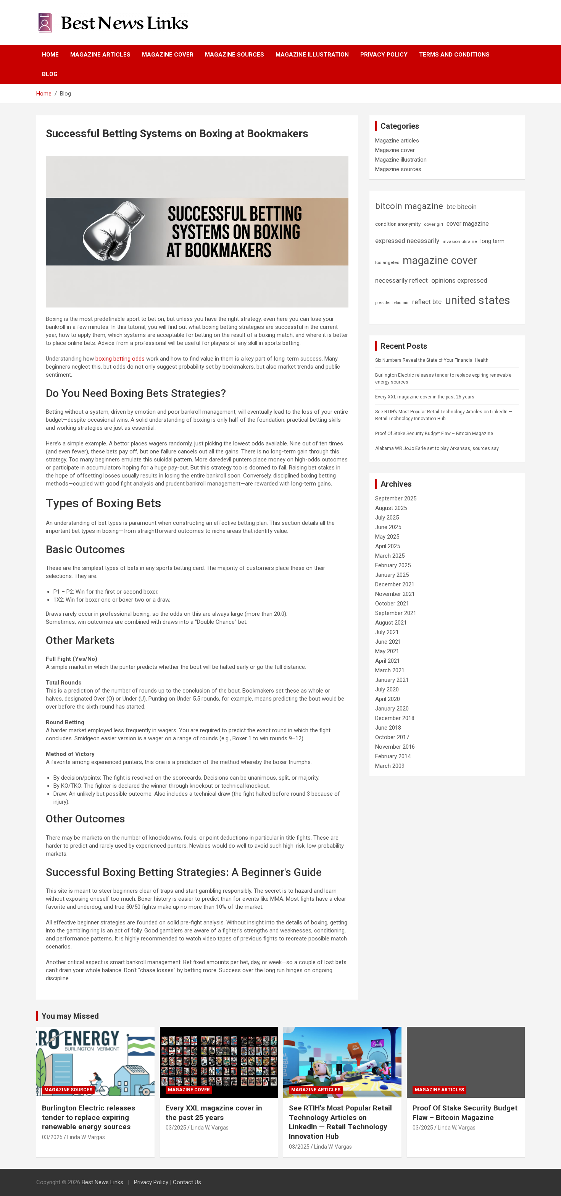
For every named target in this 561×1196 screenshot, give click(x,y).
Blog (50, 74)
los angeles (387, 262)
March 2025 (390, 555)
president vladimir (392, 302)
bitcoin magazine (409, 206)
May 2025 (387, 536)
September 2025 (395, 498)
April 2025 (387, 546)
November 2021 (395, 594)
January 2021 (392, 679)
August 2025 (391, 508)
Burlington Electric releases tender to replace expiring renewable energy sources (88, 1117)
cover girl (433, 224)
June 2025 (388, 527)
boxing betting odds (120, 358)
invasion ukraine (460, 241)
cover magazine (468, 223)
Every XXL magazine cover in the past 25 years (424, 397)
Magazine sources (234, 54)
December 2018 (394, 718)
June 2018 (388, 727)
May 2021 (387, 651)
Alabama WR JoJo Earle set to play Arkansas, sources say (437, 448)
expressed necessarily (407, 240)
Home (50, 54)
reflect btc (427, 302)
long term (492, 241)
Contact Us (187, 1182)
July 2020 (387, 689)
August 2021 (391, 622)
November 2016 (395, 746)
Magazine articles (100, 54)
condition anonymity (398, 224)
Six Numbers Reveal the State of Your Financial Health (431, 360)
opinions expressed (459, 280)
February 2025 (393, 565)
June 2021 (388, 641)
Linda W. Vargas (86, 1137)
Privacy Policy (384, 54)
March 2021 (390, 670)
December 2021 (394, 584)
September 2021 (395, 613)
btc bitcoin (462, 206)
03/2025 (52, 1137)
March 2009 (390, 765)
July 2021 (387, 632)
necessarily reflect (401, 280)
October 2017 (392, 737)
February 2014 (393, 756)
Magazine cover (167, 54)
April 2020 (387, 699)
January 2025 (392, 574)
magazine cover (440, 260)
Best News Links (102, 1182)
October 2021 (392, 603)
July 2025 (387, 517)
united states (477, 300)
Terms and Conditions (454, 54)
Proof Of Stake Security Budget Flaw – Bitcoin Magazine (434, 433)
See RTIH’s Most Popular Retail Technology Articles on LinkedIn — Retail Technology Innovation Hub (340, 1122)
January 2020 (392, 708)
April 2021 (387, 660)
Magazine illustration (312, 54)
